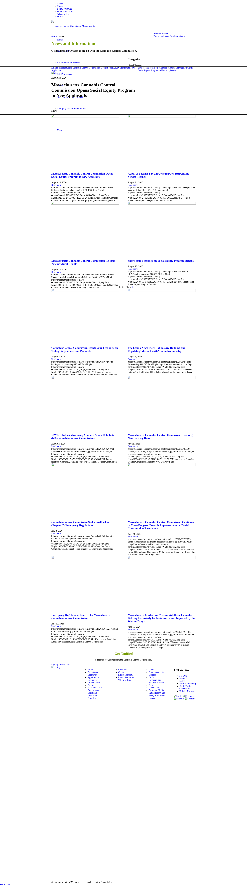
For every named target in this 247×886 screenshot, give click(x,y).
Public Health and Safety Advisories (157, 694)
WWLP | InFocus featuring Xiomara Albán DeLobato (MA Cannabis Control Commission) (82, 436)
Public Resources (65, 11)
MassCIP (183, 678)
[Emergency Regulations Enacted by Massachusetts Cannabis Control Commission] (85, 558)
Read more (56, 185)
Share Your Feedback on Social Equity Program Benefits (161, 260)
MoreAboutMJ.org (187, 683)
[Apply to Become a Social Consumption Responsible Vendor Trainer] (162, 116)
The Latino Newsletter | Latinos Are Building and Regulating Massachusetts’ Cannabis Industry (157, 349)
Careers (152, 675)
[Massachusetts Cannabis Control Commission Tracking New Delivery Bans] (162, 378)
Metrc (182, 681)
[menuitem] (126, 3)
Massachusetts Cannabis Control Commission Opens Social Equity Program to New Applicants (82, 175)
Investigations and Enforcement (156, 681)
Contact (60, 6)
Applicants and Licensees (94, 678)
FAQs (151, 677)
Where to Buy (63, 14)
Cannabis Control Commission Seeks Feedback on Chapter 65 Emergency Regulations (80, 524)
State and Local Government (95, 688)
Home (54, 36)
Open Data (154, 687)
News (151, 685)
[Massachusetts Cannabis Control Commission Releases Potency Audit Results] (85, 204)
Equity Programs (64, 9)
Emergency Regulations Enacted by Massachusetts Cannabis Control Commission (80, 616)
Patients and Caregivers (93, 673)
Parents (91, 685)
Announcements (156, 672)
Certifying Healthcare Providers (92, 695)
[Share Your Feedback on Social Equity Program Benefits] (162, 204)
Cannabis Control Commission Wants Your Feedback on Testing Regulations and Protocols (84, 349)
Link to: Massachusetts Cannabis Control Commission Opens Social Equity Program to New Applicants (165, 69)
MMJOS (183, 676)
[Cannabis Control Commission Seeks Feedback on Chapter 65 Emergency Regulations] (85, 465)
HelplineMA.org (186, 691)
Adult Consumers (95, 682)
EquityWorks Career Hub (185, 687)
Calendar (61, 3)
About (152, 669)
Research (153, 698)
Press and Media (156, 690)
